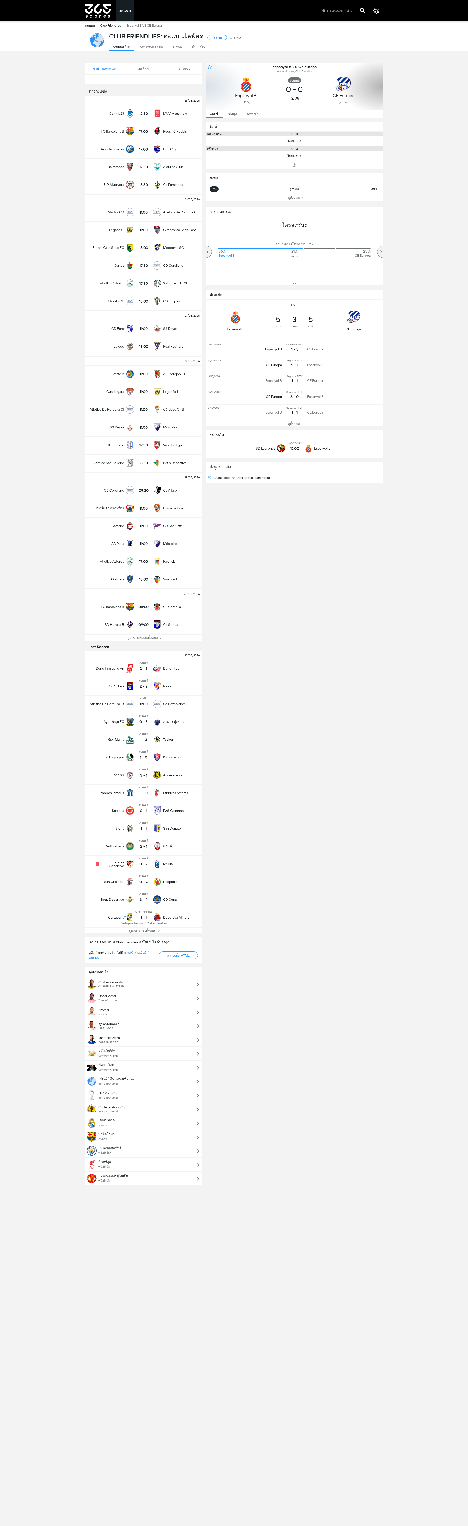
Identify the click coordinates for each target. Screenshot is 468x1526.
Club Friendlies (110, 25)
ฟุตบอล (90, 25)
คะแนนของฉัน (339, 11)
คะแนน (124, 11)
